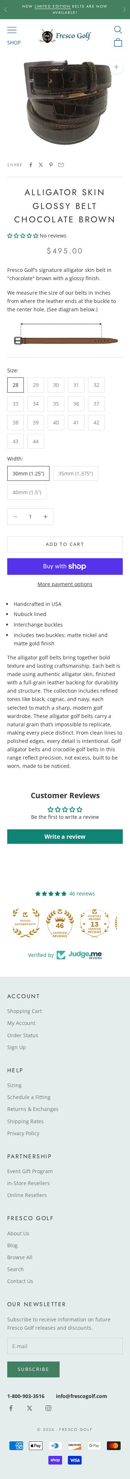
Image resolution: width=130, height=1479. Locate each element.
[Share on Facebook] (31, 165)
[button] (22, 235)
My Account (21, 1023)
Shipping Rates (25, 1121)
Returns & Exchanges (32, 1109)
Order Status (22, 1035)
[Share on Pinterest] (51, 165)
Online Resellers (27, 1195)
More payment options (65, 584)
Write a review (65, 837)
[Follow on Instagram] (48, 1408)
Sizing (14, 1085)
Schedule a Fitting (29, 1097)
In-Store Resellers (28, 1183)
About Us (18, 1233)
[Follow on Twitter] (29, 1408)
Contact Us (20, 1281)
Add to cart (65, 544)
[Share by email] (61, 165)
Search (15, 1269)
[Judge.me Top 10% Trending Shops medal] (99, 923)
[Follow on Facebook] (10, 1408)
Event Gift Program (30, 1171)
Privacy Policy (23, 1133)
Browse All (19, 1257)
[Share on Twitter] (41, 165)
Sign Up (16, 1047)
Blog (12, 1245)
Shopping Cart (24, 1011)
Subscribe (33, 1369)
